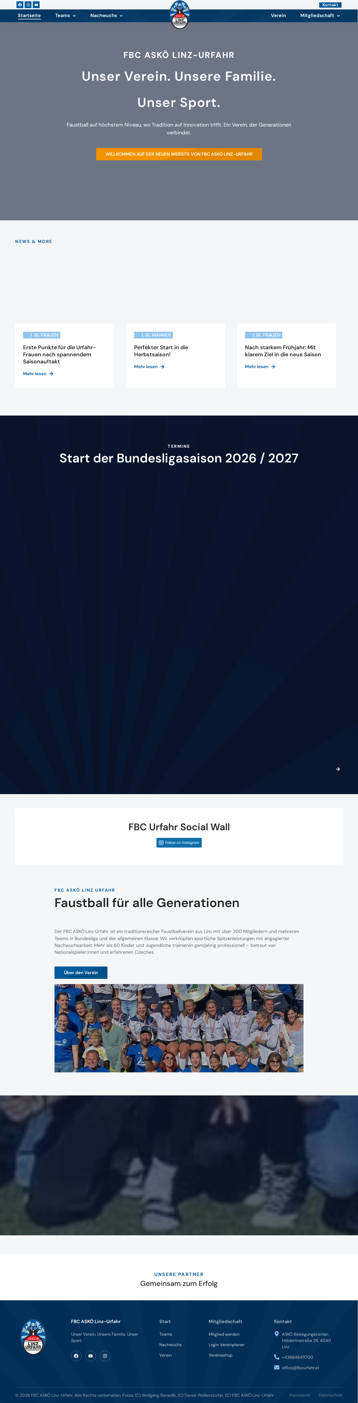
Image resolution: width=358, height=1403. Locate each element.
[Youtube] (36, 4)
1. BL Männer (156, 335)
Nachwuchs (103, 15)
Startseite (29, 15)
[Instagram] (28, 4)
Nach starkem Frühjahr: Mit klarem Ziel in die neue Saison (283, 351)
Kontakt (283, 1321)
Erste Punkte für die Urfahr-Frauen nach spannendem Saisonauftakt (59, 354)
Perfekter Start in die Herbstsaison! (161, 351)
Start (165, 1321)
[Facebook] (20, 4)
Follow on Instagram (182, 842)
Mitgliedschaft (317, 15)
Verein (278, 15)
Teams (62, 15)
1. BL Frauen (44, 335)
